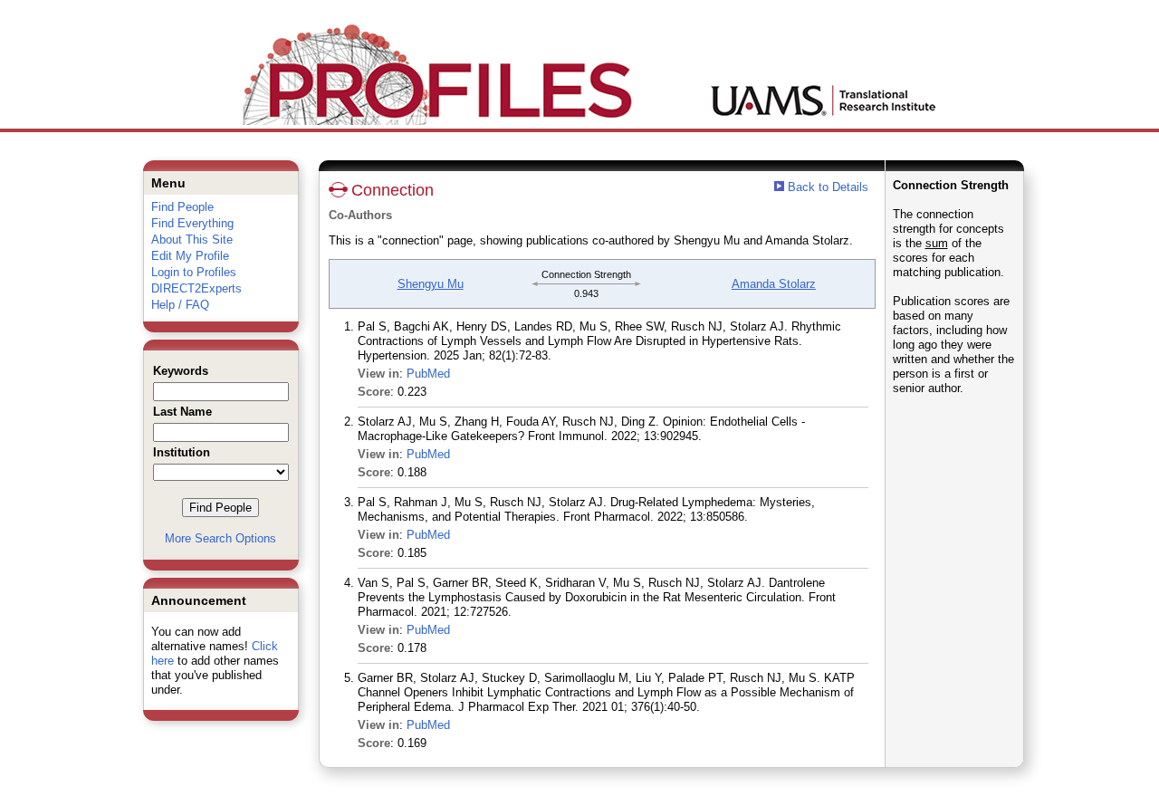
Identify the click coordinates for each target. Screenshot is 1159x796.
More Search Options (220, 538)
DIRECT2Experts (196, 288)
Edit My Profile (190, 256)
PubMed (428, 373)
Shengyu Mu (431, 284)
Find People (182, 207)
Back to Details (828, 187)
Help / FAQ (180, 305)
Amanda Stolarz (774, 284)
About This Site (192, 239)
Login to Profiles (193, 272)
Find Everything (192, 223)
